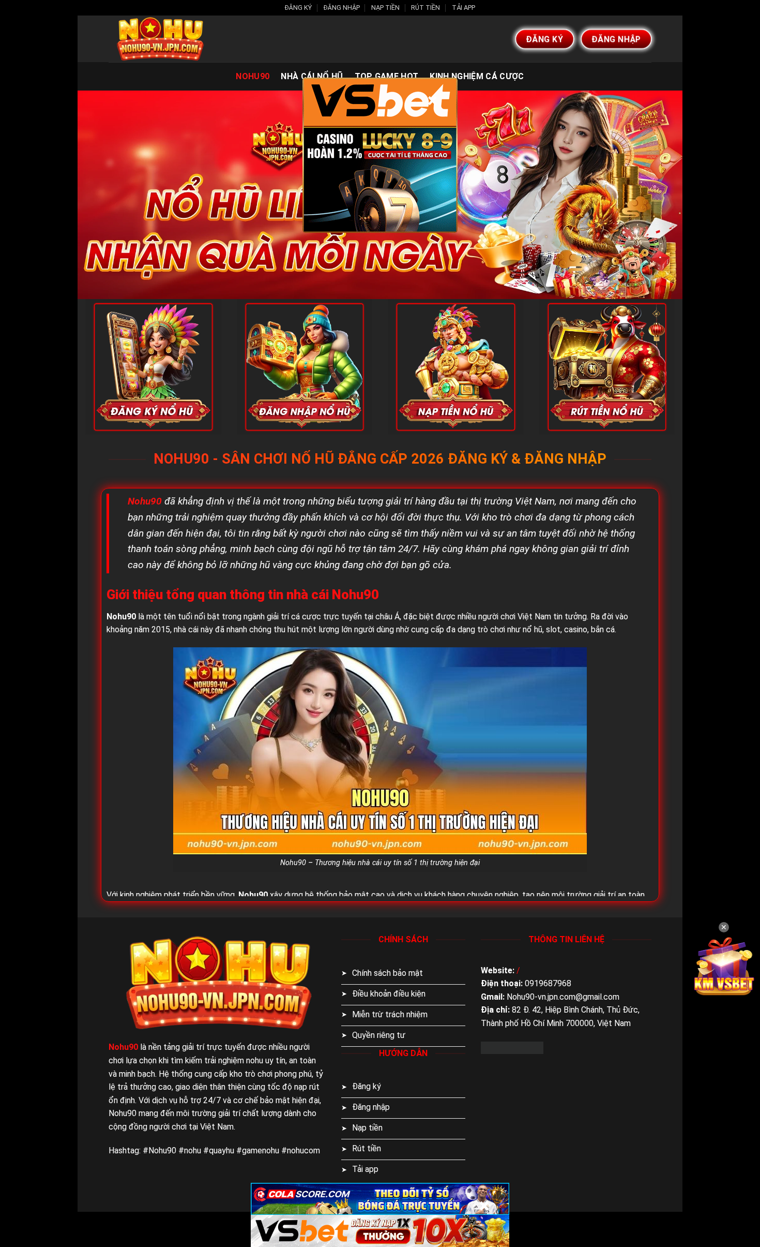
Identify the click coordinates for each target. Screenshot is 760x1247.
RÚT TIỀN (425, 7)
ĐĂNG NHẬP (342, 7)
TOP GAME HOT (387, 76)
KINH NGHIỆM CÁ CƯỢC (477, 76)
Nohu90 (252, 76)
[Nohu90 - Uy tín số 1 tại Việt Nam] (160, 39)
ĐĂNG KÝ (298, 7)
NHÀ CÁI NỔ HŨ (312, 76)
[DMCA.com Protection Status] (512, 1047)
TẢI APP (463, 7)
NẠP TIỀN (385, 7)
